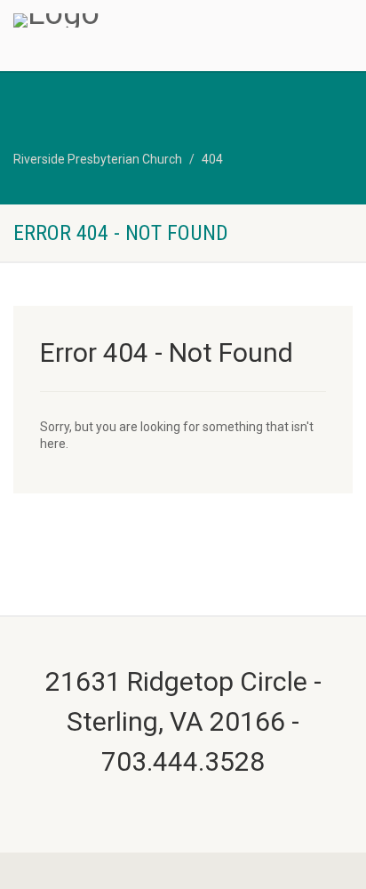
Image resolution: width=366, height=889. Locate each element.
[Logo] (122, 20)
